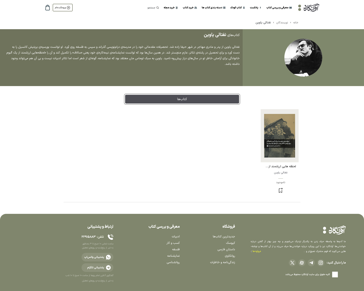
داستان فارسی (226, 249)
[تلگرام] (311, 262)
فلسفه (176, 249)
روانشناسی (173, 262)
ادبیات (176, 236)
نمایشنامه (173, 256)
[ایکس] (292, 262)
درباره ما (256, 251)
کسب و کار (173, 243)
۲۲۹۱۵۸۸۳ (89, 237)
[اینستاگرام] (320, 262)
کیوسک (230, 243)
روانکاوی (230, 256)
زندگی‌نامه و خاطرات (222, 262)
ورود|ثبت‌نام (60, 7)
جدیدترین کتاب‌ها (224, 236)
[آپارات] (301, 262)
